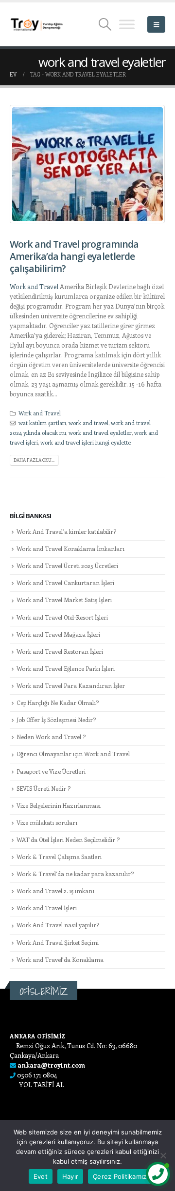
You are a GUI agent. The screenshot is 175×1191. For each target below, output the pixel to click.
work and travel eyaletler (100, 432)
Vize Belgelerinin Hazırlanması (59, 805)
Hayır (70, 1176)
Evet (41, 1176)
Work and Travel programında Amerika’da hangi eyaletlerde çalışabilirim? (74, 256)
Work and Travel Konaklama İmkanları (70, 548)
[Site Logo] (36, 24)
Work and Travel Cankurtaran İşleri (65, 582)
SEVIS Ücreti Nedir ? (43, 788)
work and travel (88, 423)
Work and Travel (35, 286)
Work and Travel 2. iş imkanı (55, 891)
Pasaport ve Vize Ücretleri (51, 771)
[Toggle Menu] (127, 24)
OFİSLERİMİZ (43, 991)
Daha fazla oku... (34, 460)
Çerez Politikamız (119, 1176)
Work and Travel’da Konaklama (60, 959)
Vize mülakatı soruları (47, 822)
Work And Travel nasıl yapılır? (58, 925)
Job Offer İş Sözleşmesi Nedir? (56, 719)
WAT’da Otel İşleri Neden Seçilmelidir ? (68, 839)
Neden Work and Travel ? (51, 737)
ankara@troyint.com (51, 1065)
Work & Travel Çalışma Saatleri (59, 856)
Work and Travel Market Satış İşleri (64, 600)
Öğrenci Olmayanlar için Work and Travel (73, 754)
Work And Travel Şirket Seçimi (58, 942)
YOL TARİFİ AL (41, 1084)
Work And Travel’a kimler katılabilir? (66, 531)
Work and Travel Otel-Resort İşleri (62, 617)
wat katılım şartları (42, 423)
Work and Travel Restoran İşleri (60, 651)
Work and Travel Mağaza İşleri (58, 634)
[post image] (87, 164)
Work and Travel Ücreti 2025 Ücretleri (67, 565)
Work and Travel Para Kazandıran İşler (71, 685)
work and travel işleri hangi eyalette (85, 442)
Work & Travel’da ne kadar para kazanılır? (75, 874)
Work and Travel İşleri (47, 908)
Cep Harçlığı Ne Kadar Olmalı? (58, 702)
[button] (105, 24)
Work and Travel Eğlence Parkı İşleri (66, 668)
